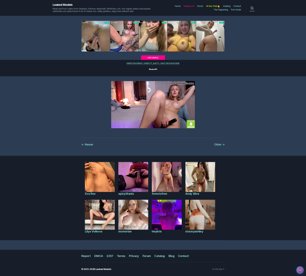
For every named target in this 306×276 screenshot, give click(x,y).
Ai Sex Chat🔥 (213, 6)
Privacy (134, 256)
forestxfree (159, 193)
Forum (200, 6)
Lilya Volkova (93, 231)
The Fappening (221, 9)
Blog (171, 256)
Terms (121, 256)
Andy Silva (192, 193)
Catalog (226, 6)
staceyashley (194, 231)
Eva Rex (90, 193)
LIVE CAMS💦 (153, 58)
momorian (125, 231)
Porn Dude (236, 9)
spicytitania (126, 193)
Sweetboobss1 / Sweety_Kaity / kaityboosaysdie (153, 63)
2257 (110, 256)
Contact (237, 6)
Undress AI (189, 6)
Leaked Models (63, 4)
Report (86, 256)
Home (178, 6)
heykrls (157, 231)
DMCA (98, 256)
